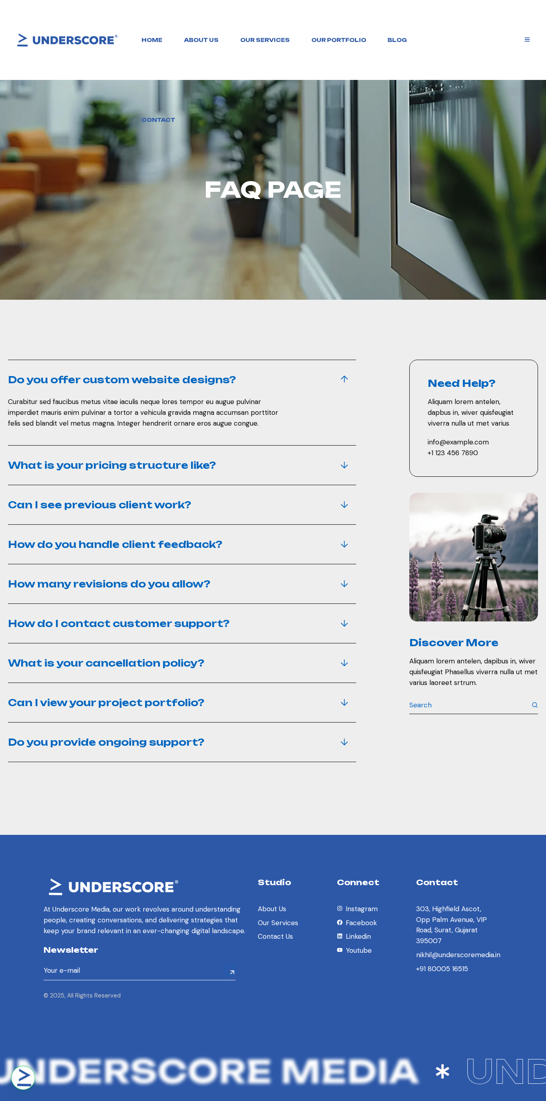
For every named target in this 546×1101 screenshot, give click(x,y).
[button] (23, 1078)
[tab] (182, 379)
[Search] (535, 705)
